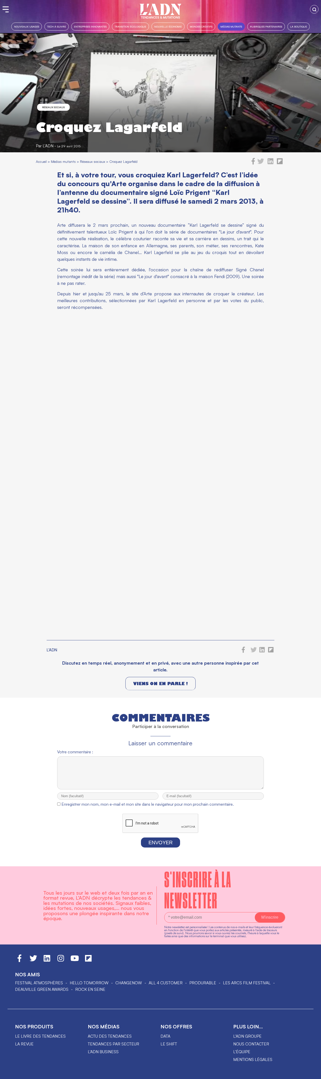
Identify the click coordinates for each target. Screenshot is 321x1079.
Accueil (41, 161)
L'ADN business (103, 1051)
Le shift (168, 1043)
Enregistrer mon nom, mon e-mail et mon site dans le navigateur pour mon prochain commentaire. (147, 804)
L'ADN (48, 145)
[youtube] (74, 960)
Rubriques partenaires (266, 26)
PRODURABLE (202, 982)
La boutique (298, 26)
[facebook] (253, 163)
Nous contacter (251, 1043)
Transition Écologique (130, 26)
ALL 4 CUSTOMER (166, 982)
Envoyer (160, 842)
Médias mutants (231, 26)
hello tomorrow (89, 982)
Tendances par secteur (113, 1043)
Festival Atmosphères (39, 982)
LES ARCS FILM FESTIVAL (247, 982)
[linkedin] (270, 163)
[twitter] (260, 163)
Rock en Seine (90, 989)
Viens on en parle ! (160, 683)
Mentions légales (252, 1059)
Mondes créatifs (201, 26)
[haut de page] (312, 1072)
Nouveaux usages (26, 26)
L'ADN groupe (247, 1036)
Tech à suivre (56, 26)
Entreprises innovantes (90, 26)
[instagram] (60, 960)
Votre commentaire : (75, 751)
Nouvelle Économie (168, 26)
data (165, 1036)
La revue (24, 1043)
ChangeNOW (128, 982)
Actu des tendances (110, 1036)
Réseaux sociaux (53, 107)
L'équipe (241, 1051)
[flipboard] (280, 163)
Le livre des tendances (40, 1036)
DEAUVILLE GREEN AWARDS (41, 989)
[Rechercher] (314, 9)
